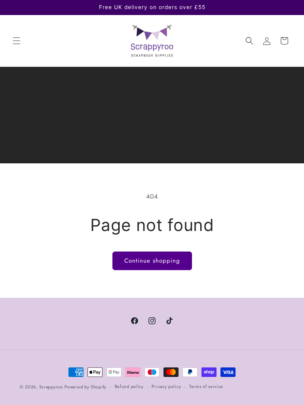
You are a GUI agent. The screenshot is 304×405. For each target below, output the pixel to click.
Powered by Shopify (85, 387)
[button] (16, 40)
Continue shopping (152, 260)
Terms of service (206, 386)
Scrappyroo (51, 387)
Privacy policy (166, 386)
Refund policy (129, 386)
